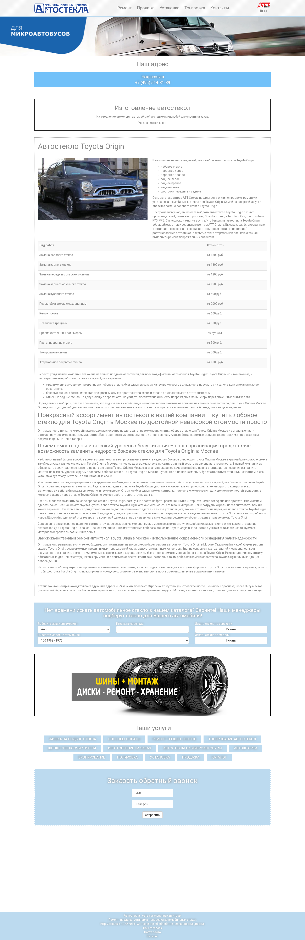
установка (160, 757)
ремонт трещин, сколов (174, 739)
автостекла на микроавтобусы (192, 748)
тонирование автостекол (232, 739)
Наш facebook (152, 928)
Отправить (152, 815)
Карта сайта (152, 932)
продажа (190, 757)
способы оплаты (124, 739)
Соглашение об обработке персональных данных (171, 923)
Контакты (219, 8)
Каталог (152, 936)
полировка (127, 757)
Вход (263, 10)
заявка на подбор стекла (72, 739)
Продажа (145, 8)
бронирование (91, 757)
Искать (231, 629)
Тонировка (194, 8)
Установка (169, 8)
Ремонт (124, 8)
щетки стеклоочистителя (72, 748)
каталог (219, 757)
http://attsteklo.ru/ (112, 923)
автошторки (245, 748)
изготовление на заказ (129, 748)
